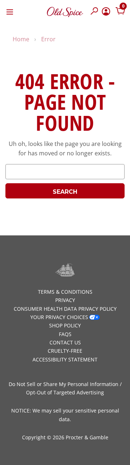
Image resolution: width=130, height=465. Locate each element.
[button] (94, 11)
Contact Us (65, 342)
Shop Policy (65, 325)
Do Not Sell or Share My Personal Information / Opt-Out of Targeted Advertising (65, 388)
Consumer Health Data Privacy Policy (65, 308)
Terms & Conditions (65, 291)
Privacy (65, 300)
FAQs (65, 334)
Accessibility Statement (65, 359)
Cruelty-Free (65, 350)
